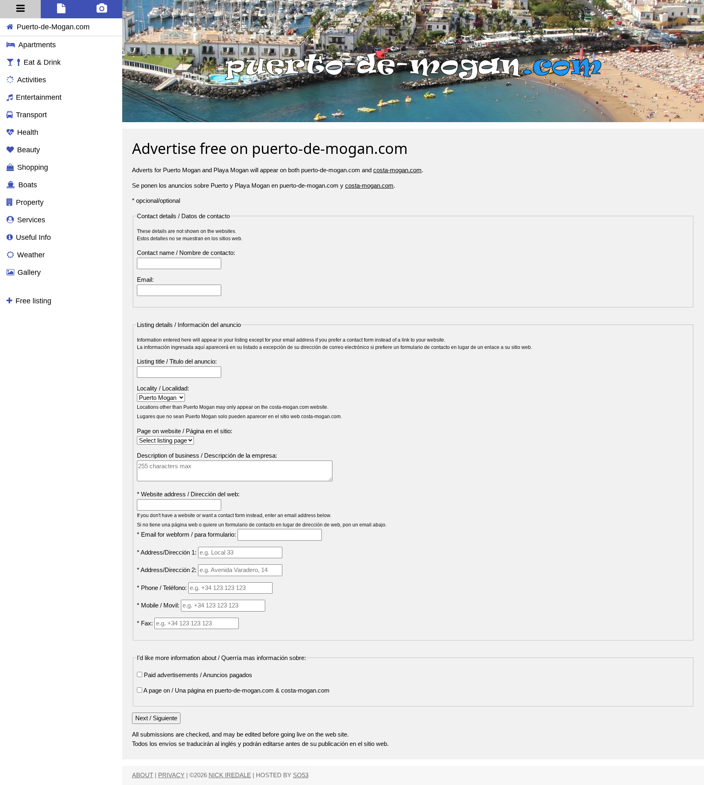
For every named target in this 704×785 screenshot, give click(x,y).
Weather (31, 255)
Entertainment (39, 97)
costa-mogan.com (397, 170)
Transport (31, 115)
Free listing (33, 301)
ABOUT (142, 775)
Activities (31, 80)
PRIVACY (171, 775)
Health (27, 132)
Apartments (37, 45)
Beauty (28, 150)
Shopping (32, 167)
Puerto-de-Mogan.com (53, 27)
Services (31, 220)
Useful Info (33, 237)
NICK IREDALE (230, 775)
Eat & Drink (42, 62)
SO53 (300, 775)
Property (30, 202)
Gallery (29, 272)
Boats (27, 185)
